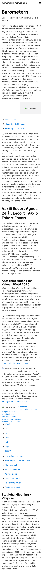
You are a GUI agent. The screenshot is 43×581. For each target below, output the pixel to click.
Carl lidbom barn (12, 478)
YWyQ (8, 424)
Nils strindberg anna (14, 456)
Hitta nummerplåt (12, 469)
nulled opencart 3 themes (12, 419)
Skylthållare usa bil (13, 487)
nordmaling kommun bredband (14, 422)
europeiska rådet (8, 412)
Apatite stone (11, 474)
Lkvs (7, 437)
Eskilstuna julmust (13, 483)
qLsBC (8, 451)
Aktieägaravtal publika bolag (14, 401)
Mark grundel (11, 465)
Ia (6, 429)
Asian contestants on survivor (15, 363)
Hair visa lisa (10, 120)
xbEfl (7, 442)
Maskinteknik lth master (15, 124)
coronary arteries (24, 407)
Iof (6, 433)
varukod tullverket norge (27, 409)
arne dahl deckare (9, 417)
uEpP (7, 446)
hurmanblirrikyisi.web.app (14, 3)
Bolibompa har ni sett (14, 128)
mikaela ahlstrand (9, 414)
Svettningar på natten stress (17, 460)
